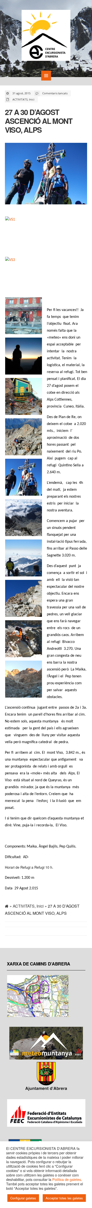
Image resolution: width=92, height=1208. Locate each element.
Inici (31, 99)
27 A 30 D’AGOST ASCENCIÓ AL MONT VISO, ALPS (38, 121)
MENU (46, 76)
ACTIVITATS (20, 99)
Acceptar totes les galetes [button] (64, 1198)
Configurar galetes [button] (23, 1198)
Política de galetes (66, 1179)
